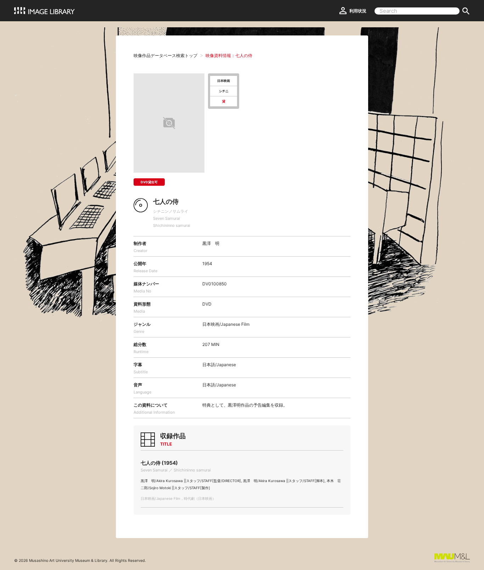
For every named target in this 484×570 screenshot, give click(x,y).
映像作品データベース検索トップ (165, 55)
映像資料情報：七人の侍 (229, 55)
